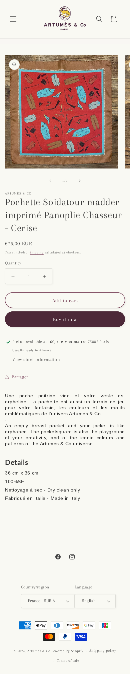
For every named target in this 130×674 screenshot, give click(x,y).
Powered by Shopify (67, 651)
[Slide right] (79, 180)
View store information (36, 359)
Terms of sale (68, 660)
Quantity (13, 263)
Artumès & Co (38, 651)
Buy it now (65, 319)
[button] (13, 19)
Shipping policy (102, 650)
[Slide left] (50, 180)
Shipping (37, 252)
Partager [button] (20, 376)
